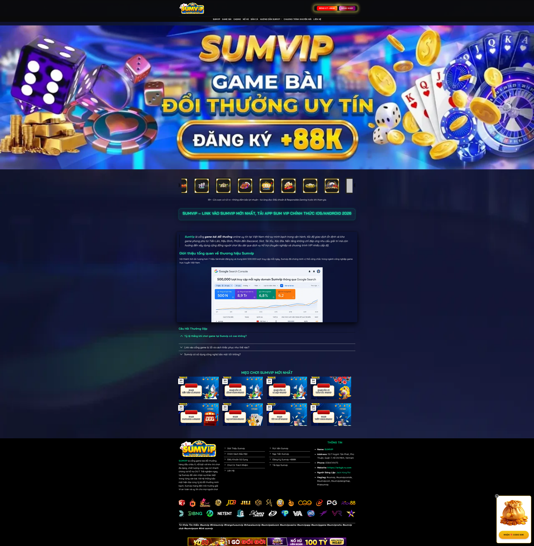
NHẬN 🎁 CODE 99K (514, 534)
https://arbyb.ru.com (339, 467)
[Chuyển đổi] (181, 336)
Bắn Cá (254, 19)
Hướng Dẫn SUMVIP (270, 19)
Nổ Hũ (246, 19)
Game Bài (226, 19)
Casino (237, 19)
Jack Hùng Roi (343, 472)
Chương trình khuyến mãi (298, 19)
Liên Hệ (317, 19)
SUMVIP (216, 19)
